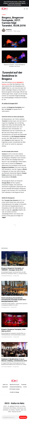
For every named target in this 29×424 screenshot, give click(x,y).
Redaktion (9, 29)
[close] (27, 3)
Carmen (4, 14)
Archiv (25, 386)
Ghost (17, 392)
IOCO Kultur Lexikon (14, 389)
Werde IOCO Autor (14, 384)
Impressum (5, 386)
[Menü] (27, 9)
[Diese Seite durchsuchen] (24, 9)
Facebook (23, 384)
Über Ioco (5, 384)
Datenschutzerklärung (15, 386)
